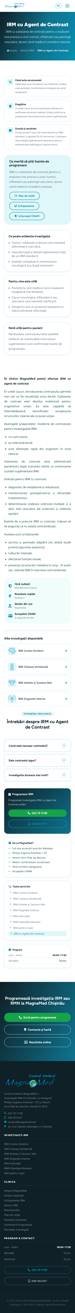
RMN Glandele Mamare (26, 922)
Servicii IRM (27, 50)
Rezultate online (40, 1042)
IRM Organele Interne (26, 910)
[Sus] (66, 1306)
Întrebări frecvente (15, 1219)
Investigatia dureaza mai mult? (28, 775)
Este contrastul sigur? (22, 760)
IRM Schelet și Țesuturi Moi (29, 904)
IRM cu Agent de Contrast (29, 933)
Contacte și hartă (39, 1029)
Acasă (13, 50)
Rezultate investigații (16, 1229)
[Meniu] (67, 6)
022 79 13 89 (39, 813)
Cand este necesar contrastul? (28, 745)
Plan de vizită (26, 195)
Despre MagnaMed (15, 1190)
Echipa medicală (13, 1195)
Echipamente (26, 206)
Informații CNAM (28, 216)
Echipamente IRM (14, 1200)
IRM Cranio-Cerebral (25, 892)
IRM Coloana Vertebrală (27, 898)
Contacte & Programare (18, 1224)
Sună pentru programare (39, 1017)
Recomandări (12, 1210)
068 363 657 (39, 823)
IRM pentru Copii (23, 927)
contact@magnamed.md (22, 1122)
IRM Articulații (21, 916)
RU (58, 5)
